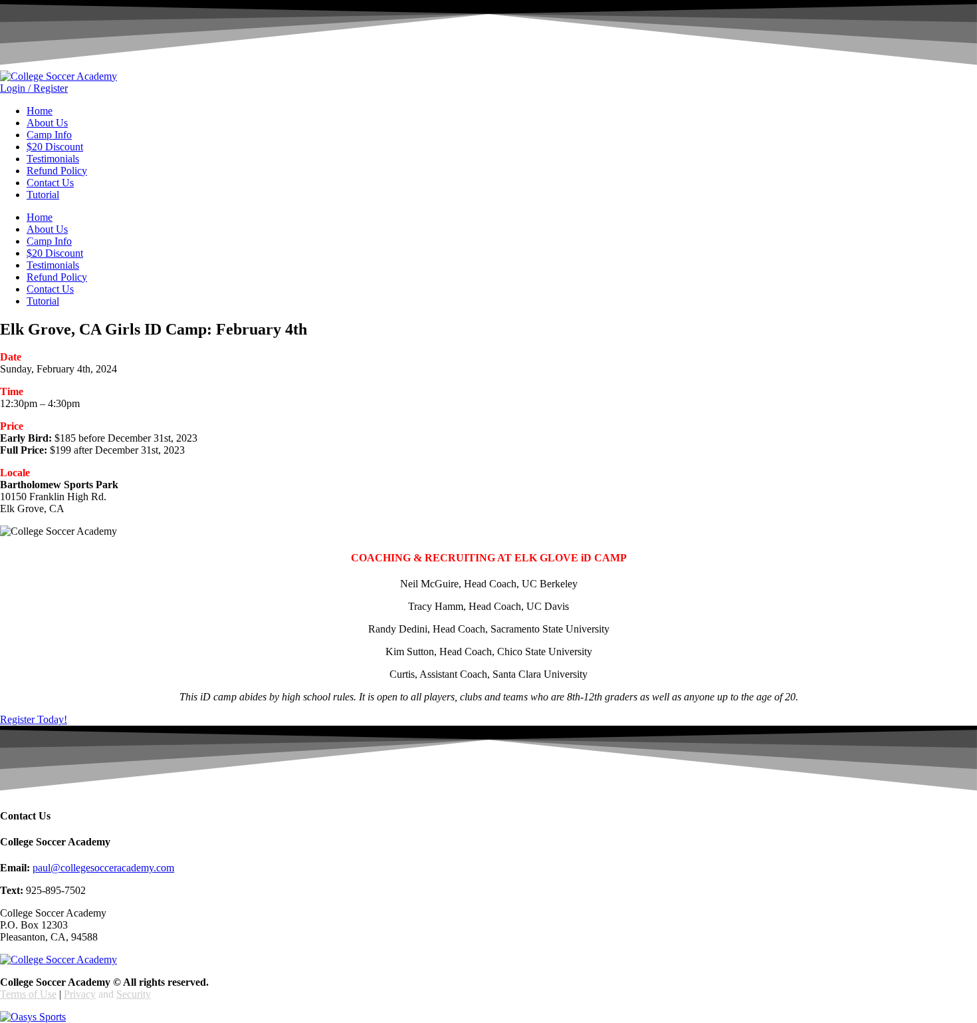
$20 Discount (55, 146)
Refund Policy (57, 170)
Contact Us (50, 182)
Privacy (80, 994)
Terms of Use (28, 994)
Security (133, 994)
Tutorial (43, 194)
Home (40, 110)
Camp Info (49, 134)
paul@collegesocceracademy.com (103, 867)
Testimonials (53, 158)
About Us (47, 122)
